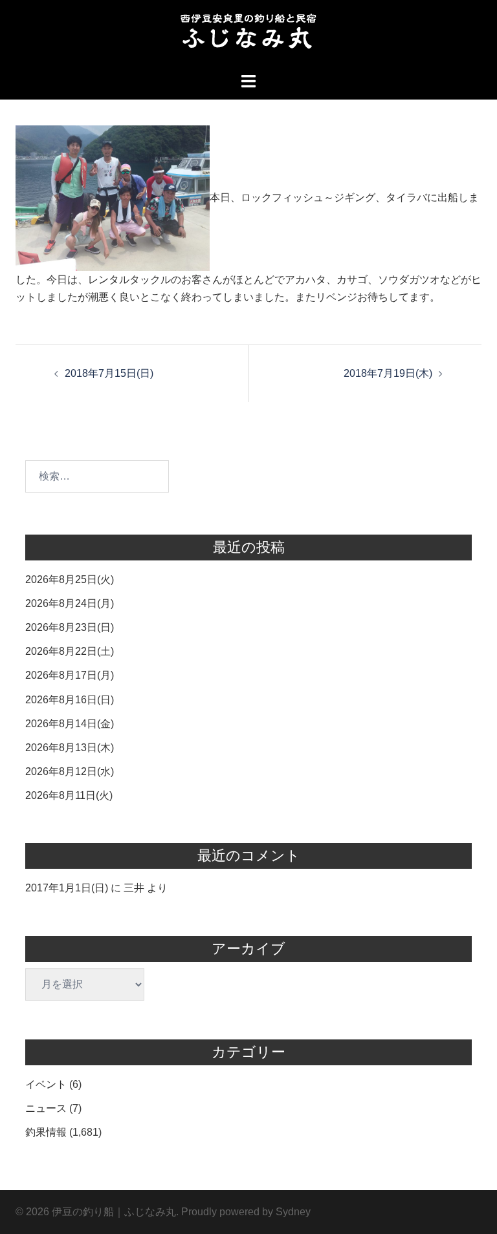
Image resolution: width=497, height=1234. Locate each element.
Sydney (293, 1211)
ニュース (46, 1108)
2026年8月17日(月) (69, 675)
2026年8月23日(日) (69, 627)
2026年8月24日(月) (69, 603)
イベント (46, 1084)
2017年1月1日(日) (66, 887)
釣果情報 (46, 1132)
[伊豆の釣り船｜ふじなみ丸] (248, 35)
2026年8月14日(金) (69, 723)
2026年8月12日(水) (69, 771)
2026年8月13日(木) (69, 747)
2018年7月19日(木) (388, 373)
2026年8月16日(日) (69, 699)
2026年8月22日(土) (69, 651)
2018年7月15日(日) (109, 373)
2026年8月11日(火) (69, 795)
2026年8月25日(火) (69, 579)
